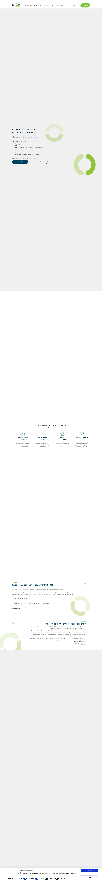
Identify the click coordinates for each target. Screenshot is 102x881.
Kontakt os (85, 5)
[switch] (36, 879)
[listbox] (74, 5)
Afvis (90, 877)
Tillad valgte (89, 874)
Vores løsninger (20, 161)
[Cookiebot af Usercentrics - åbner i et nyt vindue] (10, 879)
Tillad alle (90, 870)
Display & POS (46, 5)
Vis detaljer (63, 878)
